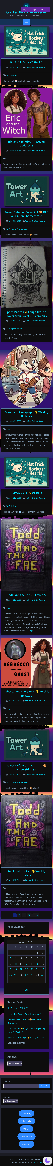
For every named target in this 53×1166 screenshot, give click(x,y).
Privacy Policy (26, 1136)
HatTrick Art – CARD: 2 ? (26, 62)
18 (16, 969)
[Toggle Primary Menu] (26, 22)
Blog (8, 158)
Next (36, 915)
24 (10, 974)
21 (32, 969)
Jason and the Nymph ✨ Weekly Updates (25, 1037)
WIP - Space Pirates (14, 329)
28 (29, 915)
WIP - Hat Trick (12, 75)
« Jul (25, 989)
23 (42, 969)
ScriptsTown (37, 1163)
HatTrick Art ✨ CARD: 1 (26, 493)
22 (37, 969)
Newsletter (26, 1144)
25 (15, 974)
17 (10, 969)
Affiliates (26, 1129)
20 (26, 969)
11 (16, 963)
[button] (47, 1161)
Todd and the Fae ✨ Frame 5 (26, 595)
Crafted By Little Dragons (35, 67)
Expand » (33, 631)
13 (26, 963)
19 (21, 969)
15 (37, 963)
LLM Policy (26, 1113)
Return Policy (26, 1121)
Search (6, 1081)
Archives (7, 1097)
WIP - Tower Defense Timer (17, 229)
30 (42, 974)
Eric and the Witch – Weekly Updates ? (24, 1014)
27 (26, 974)
